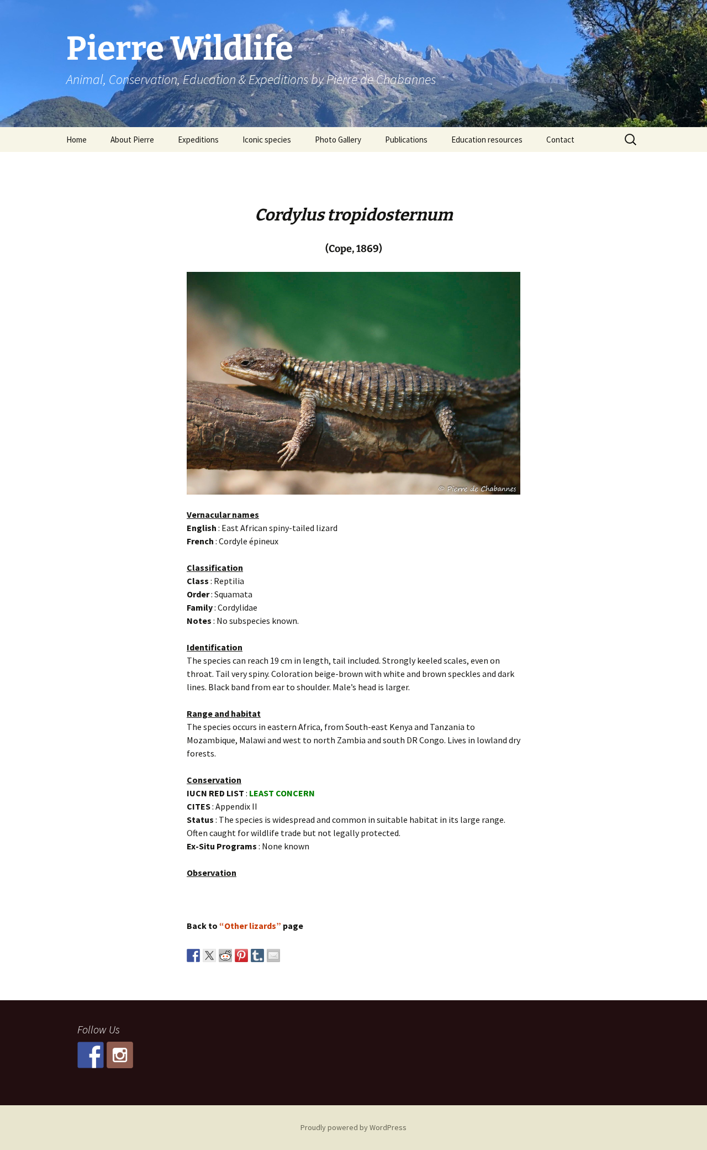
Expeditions (198, 139)
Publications (406, 139)
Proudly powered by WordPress (353, 1127)
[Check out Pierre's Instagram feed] (120, 1055)
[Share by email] (273, 955)
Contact (560, 139)
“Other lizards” (250, 925)
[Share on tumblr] (257, 955)
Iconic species (266, 139)
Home (76, 139)
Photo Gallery (338, 139)
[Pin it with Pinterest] (241, 955)
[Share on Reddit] (225, 955)
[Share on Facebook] (193, 955)
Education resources (487, 139)
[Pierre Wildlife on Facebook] (90, 1055)
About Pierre (132, 139)
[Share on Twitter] (209, 955)
